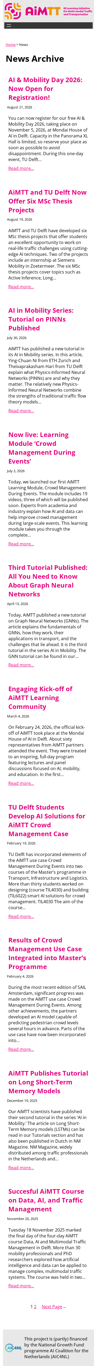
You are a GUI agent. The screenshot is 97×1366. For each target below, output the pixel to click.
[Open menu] (9, 25)
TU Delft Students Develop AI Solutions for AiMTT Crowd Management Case (46, 820)
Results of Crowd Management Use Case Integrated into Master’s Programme (47, 953)
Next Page (54, 1307)
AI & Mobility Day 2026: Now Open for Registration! (45, 88)
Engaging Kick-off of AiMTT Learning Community (40, 697)
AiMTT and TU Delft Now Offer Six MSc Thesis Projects (47, 201)
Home (11, 44)
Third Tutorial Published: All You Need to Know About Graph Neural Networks (48, 580)
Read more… (21, 168)
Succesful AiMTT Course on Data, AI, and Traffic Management (46, 1200)
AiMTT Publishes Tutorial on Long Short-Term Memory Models (48, 1082)
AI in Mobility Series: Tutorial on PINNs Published (41, 319)
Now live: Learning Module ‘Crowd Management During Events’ (41, 447)
